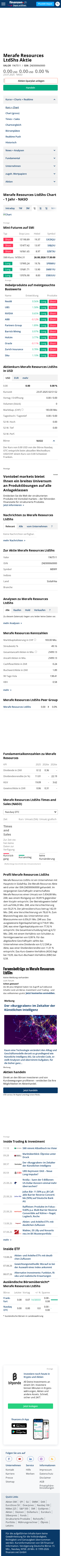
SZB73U (51, 251)
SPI (21, 1501)
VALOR (7, 65)
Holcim (8, 337)
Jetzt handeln (30, 1090)
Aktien (9, 1512)
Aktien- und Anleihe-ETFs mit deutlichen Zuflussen (38, 1223)
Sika (7, 355)
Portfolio (10, 1522)
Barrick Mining (13, 331)
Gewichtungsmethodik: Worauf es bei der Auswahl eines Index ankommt (34, 1265)
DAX (43, 1501)
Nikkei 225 (11, 1508)
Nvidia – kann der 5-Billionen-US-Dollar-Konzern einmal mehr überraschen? (40, 1183)
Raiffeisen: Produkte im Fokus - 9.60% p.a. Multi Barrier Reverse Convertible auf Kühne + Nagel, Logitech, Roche (40, 1211)
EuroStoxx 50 (13, 1505)
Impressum (46, 1470)
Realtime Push (13, 136)
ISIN (26, 65)
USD (8, 378)
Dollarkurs (32, 1512)
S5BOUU (50, 275)
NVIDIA (9, 313)
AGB (42, 1482)
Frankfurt (6, 1300)
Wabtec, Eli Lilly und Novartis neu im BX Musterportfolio (38, 1232)
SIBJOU (51, 245)
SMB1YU (50, 269)
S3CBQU (50, 239)
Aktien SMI (11, 1501)
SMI (33, 1508)
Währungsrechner (28, 1522)
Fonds (23, 1515)
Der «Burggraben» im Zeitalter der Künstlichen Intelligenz (39, 1164)
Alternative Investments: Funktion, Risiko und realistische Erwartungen (34, 1274)
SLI (27, 1501)
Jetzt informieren (12, 505)
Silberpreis (11, 1515)
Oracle (8, 343)
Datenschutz (46, 1474)
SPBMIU (51, 263)
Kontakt (10, 1470)
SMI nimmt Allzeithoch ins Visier (40, 1148)
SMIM (35, 1501)
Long (43, 301)
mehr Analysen (11, 623)
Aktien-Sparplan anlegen (31, 80)
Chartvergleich (13, 124)
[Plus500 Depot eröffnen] (17, 5)
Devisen (19, 1512)
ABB (7, 319)
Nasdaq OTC (7, 1308)
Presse (9, 1478)
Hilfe (28, 1470)
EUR (16, 378)
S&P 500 (23, 1508)
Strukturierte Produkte (18, 1518)
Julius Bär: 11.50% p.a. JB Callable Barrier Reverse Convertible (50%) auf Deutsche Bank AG (39, 1196)
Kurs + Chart (12, 107)
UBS (7, 307)
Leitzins (10, 1525)
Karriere (10, 1474)
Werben (30, 1474)
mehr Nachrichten (13, 540)
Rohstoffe (38, 1518)
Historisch (11, 142)
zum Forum (8, 980)
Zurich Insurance (14, 349)
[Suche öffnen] (57, 4)
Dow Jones (28, 1505)
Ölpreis (44, 1522)
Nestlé (8, 301)
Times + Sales (13, 119)
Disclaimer (45, 1478)
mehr (25, 378)
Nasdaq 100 (43, 1505)
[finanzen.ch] (18, 2)
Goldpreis (43, 1508)
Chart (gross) (12, 113)
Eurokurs (46, 1512)
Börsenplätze (13, 130)
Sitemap (10, 1482)
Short (53, 301)
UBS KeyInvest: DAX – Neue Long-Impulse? (37, 1173)
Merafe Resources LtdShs (17, 706)
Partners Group (13, 325)
